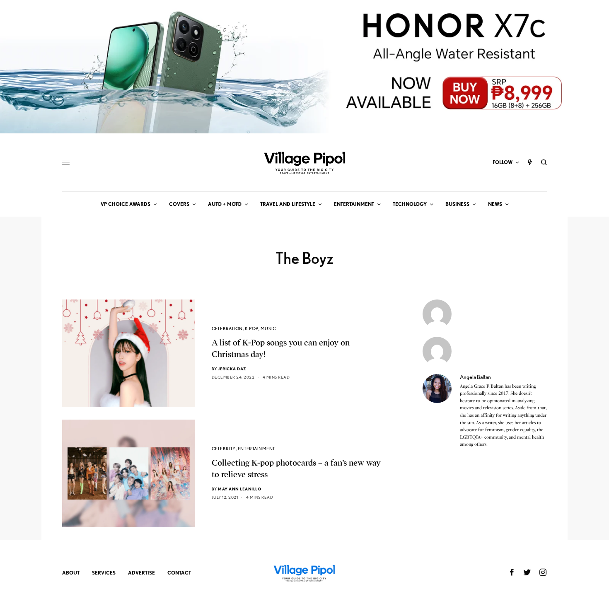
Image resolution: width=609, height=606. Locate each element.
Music (268, 328)
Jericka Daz (232, 368)
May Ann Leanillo (239, 488)
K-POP (252, 328)
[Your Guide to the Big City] (304, 162)
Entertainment (256, 448)
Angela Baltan (475, 377)
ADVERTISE (141, 573)
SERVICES (104, 573)
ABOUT (71, 573)
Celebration (227, 328)
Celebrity (224, 448)
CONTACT (179, 573)
